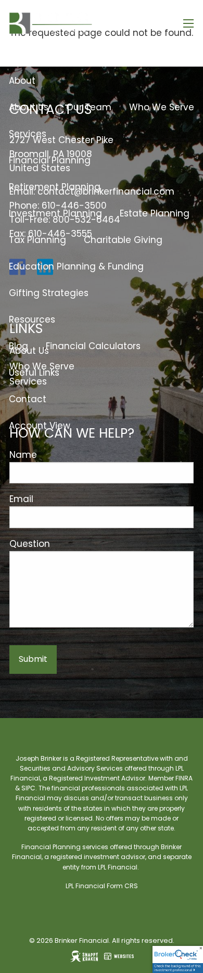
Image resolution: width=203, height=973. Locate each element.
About (22, 80)
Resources (32, 319)
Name (23, 455)
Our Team (88, 107)
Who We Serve (161, 107)
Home (22, 54)
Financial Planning (50, 160)
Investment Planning (55, 213)
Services (27, 133)
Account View (39, 425)
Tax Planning (37, 240)
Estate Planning (154, 213)
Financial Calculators (93, 346)
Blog (18, 346)
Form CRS (122, 885)
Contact (27, 399)
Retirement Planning (54, 187)
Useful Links (34, 372)
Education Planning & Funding (76, 266)
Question (29, 543)
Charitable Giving (123, 240)
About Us (28, 107)
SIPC (28, 788)
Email (21, 499)
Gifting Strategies (48, 293)
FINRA (184, 778)
